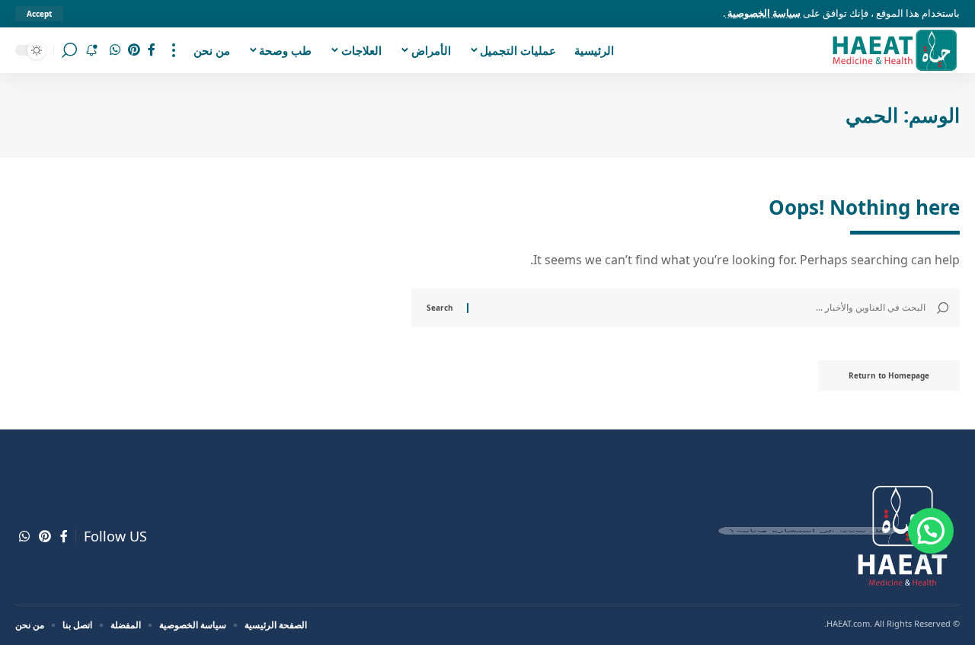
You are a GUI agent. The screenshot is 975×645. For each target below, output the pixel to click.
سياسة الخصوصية (763, 13)
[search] (69, 50)
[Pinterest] (134, 50)
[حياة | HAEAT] (894, 50)
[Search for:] (702, 308)
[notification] (91, 50)
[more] (173, 50)
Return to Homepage (889, 375)
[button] (931, 531)
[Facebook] (151, 50)
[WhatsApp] (115, 50)
